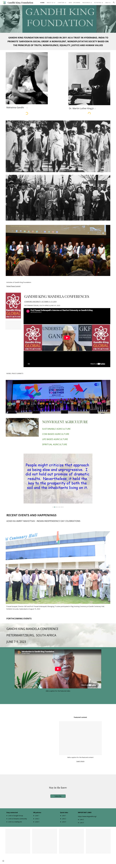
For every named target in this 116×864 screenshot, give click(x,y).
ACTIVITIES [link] (97, 2)
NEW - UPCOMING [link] (74, 2)
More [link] (107, 2)
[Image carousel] (58, 481)
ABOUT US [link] (50, 2)
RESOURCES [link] (86, 2)
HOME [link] (42, 2)
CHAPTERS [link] (61, 2)
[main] (58, 41)
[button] (114, 2)
